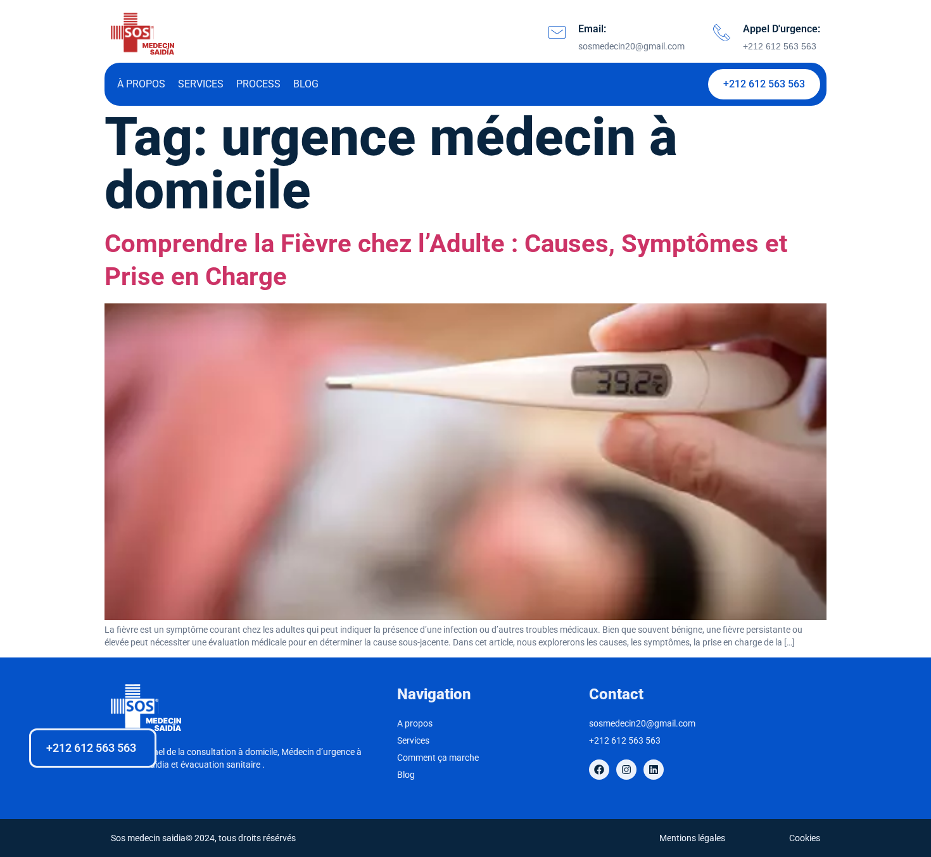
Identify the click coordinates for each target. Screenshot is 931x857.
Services (201, 84)
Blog (306, 84)
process (258, 84)
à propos (141, 84)
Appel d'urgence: (781, 29)
